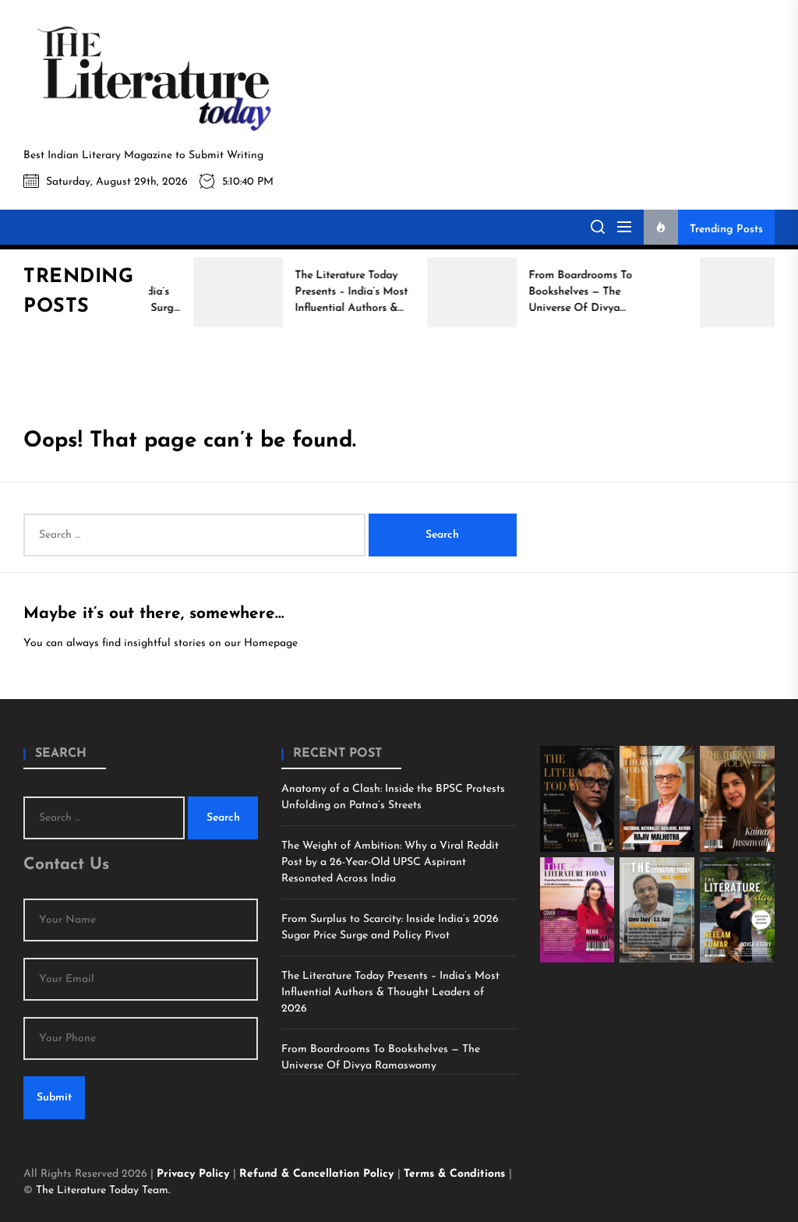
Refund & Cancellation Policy (318, 1174)
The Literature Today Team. (103, 1190)
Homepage (271, 643)
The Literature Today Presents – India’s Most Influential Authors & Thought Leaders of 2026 (390, 992)
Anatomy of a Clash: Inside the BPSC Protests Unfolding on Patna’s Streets (393, 797)
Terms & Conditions (456, 1174)
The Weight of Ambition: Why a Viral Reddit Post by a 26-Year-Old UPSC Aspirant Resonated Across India (390, 862)
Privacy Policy (195, 1174)
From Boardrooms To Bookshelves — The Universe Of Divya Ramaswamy (380, 1058)
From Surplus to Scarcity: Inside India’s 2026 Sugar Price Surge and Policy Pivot (390, 927)
